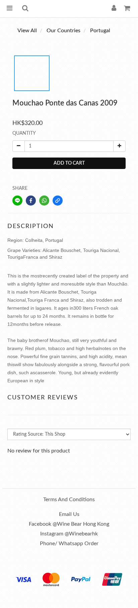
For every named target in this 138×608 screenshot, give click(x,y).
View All (27, 30)
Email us (69, 514)
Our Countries (63, 30)
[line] (17, 201)
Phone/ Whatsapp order (69, 543)
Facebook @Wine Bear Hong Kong (69, 524)
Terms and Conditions (69, 499)
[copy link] (58, 201)
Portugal (100, 30)
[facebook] (31, 201)
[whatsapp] (44, 201)
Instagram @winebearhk (69, 533)
